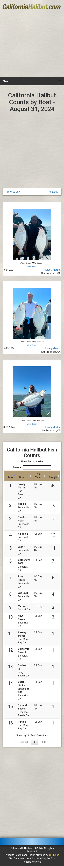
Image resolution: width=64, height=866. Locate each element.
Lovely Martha (53, 269)
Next (43, 741)
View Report (32, 267)
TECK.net (54, 855)
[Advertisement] (32, 43)
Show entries (32, 461)
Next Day (54, 191)
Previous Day (12, 191)
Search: (17, 467)
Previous (23, 741)
